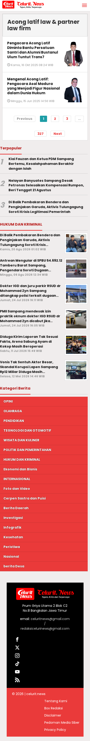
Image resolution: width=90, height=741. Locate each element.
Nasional (11, 556)
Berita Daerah (16, 508)
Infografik (12, 527)
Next (58, 133)
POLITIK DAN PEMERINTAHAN (27, 450)
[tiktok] (17, 664)
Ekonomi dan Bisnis (20, 469)
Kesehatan (13, 537)
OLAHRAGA (12, 411)
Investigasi (13, 517)
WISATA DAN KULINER (21, 440)
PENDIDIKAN (13, 420)
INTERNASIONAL (16, 479)
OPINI (8, 401)
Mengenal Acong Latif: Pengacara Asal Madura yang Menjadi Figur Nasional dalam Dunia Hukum (33, 86)
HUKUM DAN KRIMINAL (21, 459)
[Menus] (84, 5)
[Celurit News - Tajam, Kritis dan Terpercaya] (23, 4)
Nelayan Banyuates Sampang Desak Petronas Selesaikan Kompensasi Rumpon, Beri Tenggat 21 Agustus (46, 185)
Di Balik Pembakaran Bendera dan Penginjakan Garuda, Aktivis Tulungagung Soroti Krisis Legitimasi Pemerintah (46, 207)
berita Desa (13, 566)
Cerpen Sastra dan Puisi (24, 498)
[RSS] (17, 680)
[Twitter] (17, 648)
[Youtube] (17, 672)
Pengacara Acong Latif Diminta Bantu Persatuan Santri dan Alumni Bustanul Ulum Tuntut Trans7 (32, 50)
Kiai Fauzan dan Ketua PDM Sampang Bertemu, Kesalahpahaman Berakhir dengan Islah (41, 164)
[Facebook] (17, 640)
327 (40, 133)
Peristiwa (11, 546)
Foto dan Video (16, 488)
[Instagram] (17, 656)
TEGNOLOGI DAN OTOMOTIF (27, 430)
